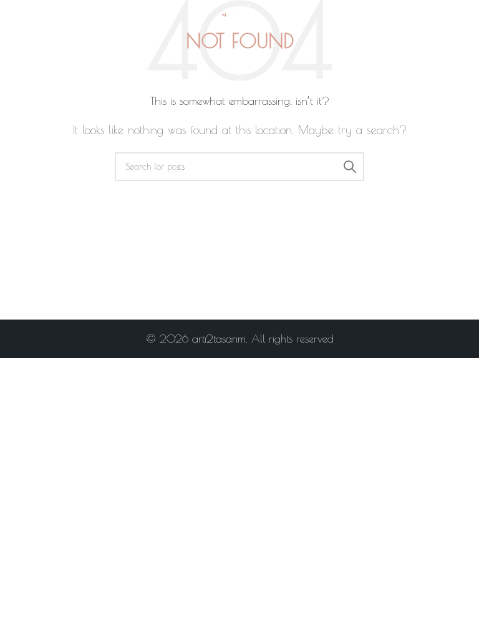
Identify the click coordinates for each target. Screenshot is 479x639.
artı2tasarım (219, 339)
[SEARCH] (350, 166)
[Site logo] (239, 17)
